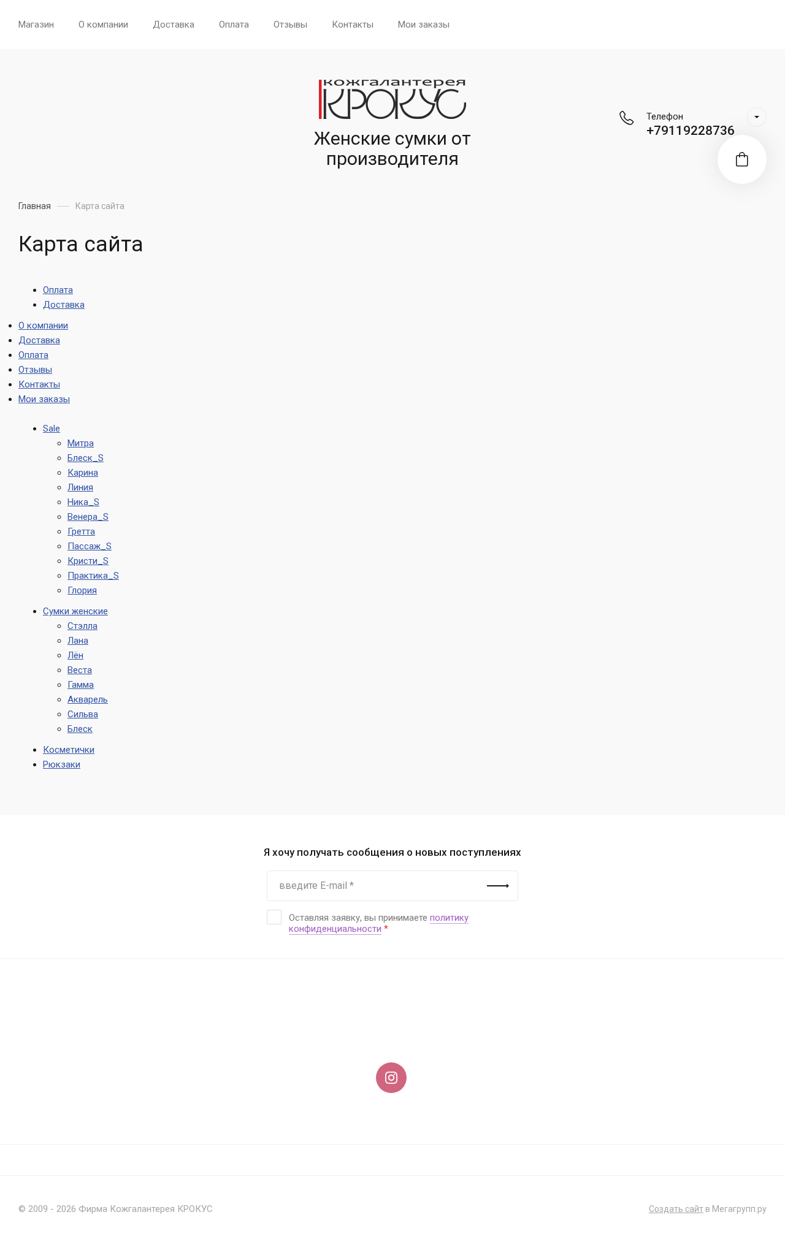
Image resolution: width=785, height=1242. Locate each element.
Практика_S (93, 575)
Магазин (36, 24)
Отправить (498, 886)
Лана (77, 640)
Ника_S (83, 502)
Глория (82, 590)
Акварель (87, 699)
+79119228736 (690, 130)
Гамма (80, 684)
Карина (82, 472)
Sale (51, 428)
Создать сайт (676, 1209)
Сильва (82, 714)
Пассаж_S (89, 546)
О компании (103, 24)
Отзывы (290, 24)
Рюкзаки (61, 764)
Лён (75, 655)
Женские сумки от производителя (392, 148)
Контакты (352, 24)
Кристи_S (88, 560)
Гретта (81, 531)
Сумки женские (75, 611)
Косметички (68, 749)
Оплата (234, 24)
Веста (79, 670)
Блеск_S (85, 457)
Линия (80, 487)
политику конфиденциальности (379, 923)
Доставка (173, 24)
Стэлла (82, 625)
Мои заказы (424, 24)
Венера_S (88, 516)
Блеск (80, 728)
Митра (80, 443)
